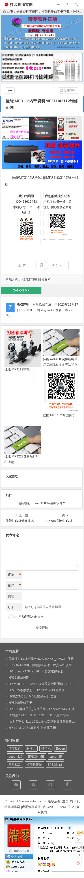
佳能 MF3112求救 (17, 369)
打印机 (46, 748)
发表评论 (69, 90)
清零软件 (15, 748)
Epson (60, 748)
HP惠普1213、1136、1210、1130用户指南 (39, 715)
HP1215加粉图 (19, 677)
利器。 (31, 748)
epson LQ (15, 756)
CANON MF (21, 290)
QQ (10, 607)
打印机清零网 (21, 4)
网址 (11, 596)
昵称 (14, 574)
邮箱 (14, 585)
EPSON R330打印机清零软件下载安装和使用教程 (43, 665)
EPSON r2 (54, 764)
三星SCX (15, 764)
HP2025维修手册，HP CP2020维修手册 (37, 690)
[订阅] (33, 784)
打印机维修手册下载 (55, 11)
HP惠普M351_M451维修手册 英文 (33, 696)
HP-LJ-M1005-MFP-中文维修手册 (32, 727)
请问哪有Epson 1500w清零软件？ (42, 503)
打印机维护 (34, 764)
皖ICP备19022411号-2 (58, 807)
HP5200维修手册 (20, 702)
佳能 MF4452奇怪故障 (59, 415)
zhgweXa (47, 310)
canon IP (56, 756)
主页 (65, 801)
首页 (10, 11)
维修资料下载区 (27, 11)
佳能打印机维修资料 (36, 279)
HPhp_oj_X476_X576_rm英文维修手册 (36, 671)
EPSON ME (36, 756)
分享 (59, 265)
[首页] (78, 839)
